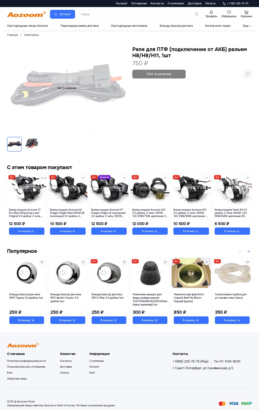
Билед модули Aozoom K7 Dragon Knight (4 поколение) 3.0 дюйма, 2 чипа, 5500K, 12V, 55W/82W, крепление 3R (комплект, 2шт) (109, 213)
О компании (176, 3)
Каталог (122, 3)
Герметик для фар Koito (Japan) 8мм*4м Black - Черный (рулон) (189, 298)
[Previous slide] (12, 88)
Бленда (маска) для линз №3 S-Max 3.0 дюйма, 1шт (108, 296)
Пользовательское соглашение (26, 366)
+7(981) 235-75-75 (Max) (190, 361)
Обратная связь (17, 378)
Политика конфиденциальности (26, 360)
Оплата (210, 3)
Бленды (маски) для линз (176, 26)
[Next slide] (121, 88)
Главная (12, 35)
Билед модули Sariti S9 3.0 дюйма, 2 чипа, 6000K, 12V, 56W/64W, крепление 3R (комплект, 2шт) (231, 213)
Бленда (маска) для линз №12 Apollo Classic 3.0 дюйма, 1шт (65, 298)
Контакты (157, 3)
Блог (10, 372)
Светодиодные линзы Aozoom (27, 26)
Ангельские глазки (217, 26)
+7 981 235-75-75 (237, 3)
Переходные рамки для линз (79, 26)
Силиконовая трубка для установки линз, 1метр (230, 296)
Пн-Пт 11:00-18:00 (227, 361)
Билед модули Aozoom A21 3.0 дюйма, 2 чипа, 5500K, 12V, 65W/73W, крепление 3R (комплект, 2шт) (149, 213)
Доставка (195, 3)
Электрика (31, 35)
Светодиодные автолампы (129, 26)
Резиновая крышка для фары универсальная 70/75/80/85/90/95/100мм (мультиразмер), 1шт (150, 300)
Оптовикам (139, 3)
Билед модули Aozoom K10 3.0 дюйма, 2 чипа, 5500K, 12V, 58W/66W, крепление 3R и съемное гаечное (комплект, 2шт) (191, 213)
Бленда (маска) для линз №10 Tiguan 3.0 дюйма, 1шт (26, 296)
